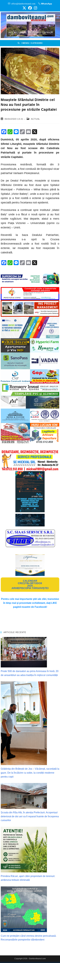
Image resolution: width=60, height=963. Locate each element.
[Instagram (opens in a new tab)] (35, 8)
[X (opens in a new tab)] (24, 8)
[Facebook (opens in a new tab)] (30, 8)
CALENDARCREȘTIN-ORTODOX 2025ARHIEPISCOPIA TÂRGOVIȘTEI (30, 584)
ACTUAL (35, 119)
